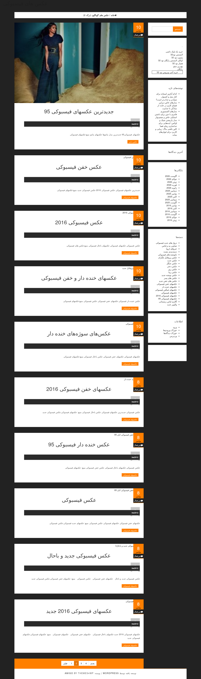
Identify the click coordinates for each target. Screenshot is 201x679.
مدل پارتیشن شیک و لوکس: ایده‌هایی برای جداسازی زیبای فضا (168, 123)
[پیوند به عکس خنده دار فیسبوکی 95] (79, 434)
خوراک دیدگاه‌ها (170, 333)
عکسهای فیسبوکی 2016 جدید (79, 610)
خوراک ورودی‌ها (170, 330)
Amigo (69, 673)
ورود (175, 327)
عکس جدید (172, 260)
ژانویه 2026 (172, 187)
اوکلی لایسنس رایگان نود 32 (170, 60)
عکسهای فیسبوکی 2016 (166, 295)
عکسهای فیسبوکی (130, 197)
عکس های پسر (170, 278)
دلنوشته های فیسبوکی (167, 254)
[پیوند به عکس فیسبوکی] (79, 490)
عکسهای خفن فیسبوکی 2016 (79, 388)
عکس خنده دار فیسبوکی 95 (79, 444)
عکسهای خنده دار (169, 286)
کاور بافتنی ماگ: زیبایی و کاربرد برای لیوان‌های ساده (166, 131)
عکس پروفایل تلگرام (167, 257)
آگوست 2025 (171, 202)
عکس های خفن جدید (168, 280)
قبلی (65, 663)
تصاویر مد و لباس (169, 245)
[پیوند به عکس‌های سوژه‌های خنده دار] (79, 323)
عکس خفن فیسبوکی (79, 166)
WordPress (111, 673)
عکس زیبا (172, 272)
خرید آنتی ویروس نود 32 (167, 72)
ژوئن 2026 (172, 181)
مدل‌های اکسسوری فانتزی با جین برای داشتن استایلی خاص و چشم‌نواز (166, 114)
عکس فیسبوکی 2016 (79, 222)
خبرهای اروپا (171, 248)
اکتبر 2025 (172, 196)
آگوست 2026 (171, 176)
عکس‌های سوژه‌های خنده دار (79, 333)
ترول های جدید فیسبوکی (166, 242)
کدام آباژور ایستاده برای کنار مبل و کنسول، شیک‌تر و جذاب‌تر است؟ (166, 96)
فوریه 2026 (172, 184)
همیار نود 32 (177, 63)
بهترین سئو (178, 66)
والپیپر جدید (172, 304)
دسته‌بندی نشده (170, 251)
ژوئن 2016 (172, 220)
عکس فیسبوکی (79, 499)
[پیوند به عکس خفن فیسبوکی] (79, 157)
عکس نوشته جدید (169, 275)
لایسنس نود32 (177, 54)
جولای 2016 (171, 217)
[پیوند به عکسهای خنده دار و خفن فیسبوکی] (79, 267)
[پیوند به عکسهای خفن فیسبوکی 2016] (79, 379)
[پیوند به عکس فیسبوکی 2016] (79, 212)
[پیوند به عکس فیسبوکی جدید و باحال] (79, 545)
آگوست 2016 (171, 214)
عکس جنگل (172, 263)
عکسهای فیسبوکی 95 (167, 298)
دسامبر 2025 (171, 190)
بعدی (92, 663)
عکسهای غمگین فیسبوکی (166, 289)
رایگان (180, 69)
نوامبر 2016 (171, 205)
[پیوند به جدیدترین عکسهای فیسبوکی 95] (79, 63)
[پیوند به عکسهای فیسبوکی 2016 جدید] (79, 601)
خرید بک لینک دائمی (174, 51)
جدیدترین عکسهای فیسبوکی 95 (79, 111)
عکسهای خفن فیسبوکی (167, 283)
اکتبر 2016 (172, 208)
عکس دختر (133, 141)
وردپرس (173, 336)
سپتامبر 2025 (171, 199)
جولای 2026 (171, 178)
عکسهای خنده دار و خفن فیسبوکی (79, 277)
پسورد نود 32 (177, 57)
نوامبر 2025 (171, 193)
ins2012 (135, 124)
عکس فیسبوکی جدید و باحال (79, 555)
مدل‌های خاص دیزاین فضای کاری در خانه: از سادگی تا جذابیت (167, 105)
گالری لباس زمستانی (168, 301)
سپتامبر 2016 (171, 211)
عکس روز (172, 269)
